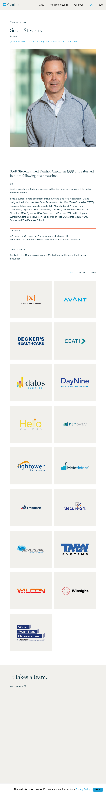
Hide (98, 789)
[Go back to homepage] (12, 5)
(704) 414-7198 (17, 41)
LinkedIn (73, 41)
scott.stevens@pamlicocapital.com (47, 41)
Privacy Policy (83, 789)
